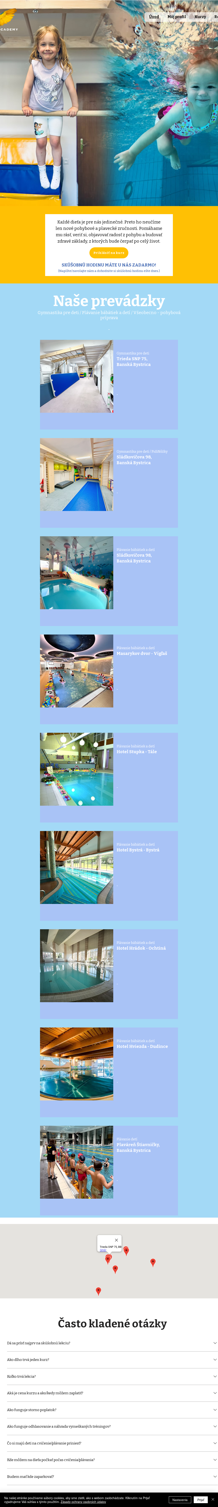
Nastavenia (180, 1500)
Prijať (200, 1500)
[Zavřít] (212, 1500)
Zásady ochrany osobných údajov (83, 1502)
